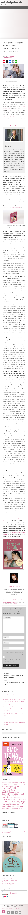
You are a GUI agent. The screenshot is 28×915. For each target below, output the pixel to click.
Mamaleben (13, 602)
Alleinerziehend (5, 782)
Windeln (3, 808)
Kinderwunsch (6, 799)
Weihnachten (20, 806)
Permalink (15, 603)
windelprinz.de (11, 2)
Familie (13, 788)
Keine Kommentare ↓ (8, 57)
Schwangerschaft (6, 601)
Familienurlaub (6, 790)
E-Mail (5, 642)
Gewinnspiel (6, 796)
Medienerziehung (17, 801)
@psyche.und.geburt (20, 196)
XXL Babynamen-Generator (8, 883)
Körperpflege (22, 799)
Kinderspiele (17, 797)
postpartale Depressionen (9, 116)
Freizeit (14, 790)
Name (5, 637)
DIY (24, 784)
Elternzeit (4, 786)
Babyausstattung (19, 782)
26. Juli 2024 (21, 54)
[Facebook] (8, 912)
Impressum (21, 905)
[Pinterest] (12, 912)
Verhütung (14, 806)
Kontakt (16, 905)
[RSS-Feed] (16, 912)
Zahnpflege (19, 808)
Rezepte (22, 803)
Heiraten (11, 796)
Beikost (4, 784)
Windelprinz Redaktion (9, 54)
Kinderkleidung (10, 797)
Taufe (21, 805)
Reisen (16, 803)
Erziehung (6, 788)
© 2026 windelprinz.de (7, 905)
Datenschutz (11, 906)
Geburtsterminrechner (13, 878)
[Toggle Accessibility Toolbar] (3, 912)
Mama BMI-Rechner (6, 881)
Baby (11, 782)
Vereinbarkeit (7, 807)
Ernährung (17, 786)
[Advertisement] (14, 24)
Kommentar (7, 617)
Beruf (8, 784)
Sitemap (17, 906)
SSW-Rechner (5, 878)
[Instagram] (20, 912)
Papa (13, 803)
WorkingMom (13, 808)
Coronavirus (20, 784)
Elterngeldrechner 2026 (7, 884)
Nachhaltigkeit (7, 803)
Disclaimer (4, 906)
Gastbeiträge (22, 601)
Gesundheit (8, 602)
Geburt (4, 602)
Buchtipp (14, 784)
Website (5, 647)
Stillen (18, 805)
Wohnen (7, 808)
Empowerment (9, 786)
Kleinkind (15, 799)
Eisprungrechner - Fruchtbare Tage (9, 880)
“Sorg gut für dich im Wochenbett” (11, 207)
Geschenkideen (7, 794)
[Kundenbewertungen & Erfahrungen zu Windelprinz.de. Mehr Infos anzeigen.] (11, 828)
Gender (18, 792)
